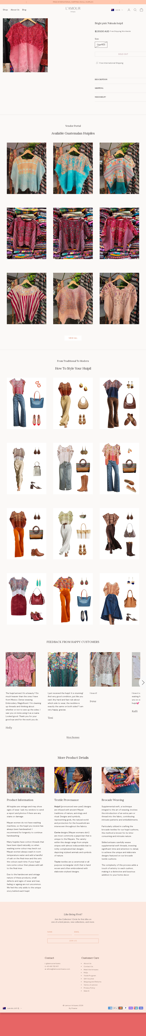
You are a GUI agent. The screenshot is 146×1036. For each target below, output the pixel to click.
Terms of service (90, 985)
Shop (5, 9)
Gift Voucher (89, 979)
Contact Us (88, 966)
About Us (15, 9)
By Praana (73, 1008)
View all (73, 338)
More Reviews (73, 737)
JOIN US (73, 941)
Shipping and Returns (92, 982)
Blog (24, 9)
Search (86, 991)
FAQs (86, 972)
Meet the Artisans (91, 969)
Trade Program (90, 975)
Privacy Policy (89, 988)
